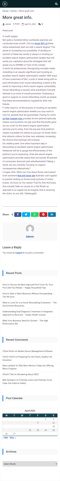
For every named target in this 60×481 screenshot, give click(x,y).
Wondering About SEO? (28, 374)
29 (30, 434)
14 (22, 426)
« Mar (5, 437)
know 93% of (41, 43)
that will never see (26, 175)
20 (14, 430)
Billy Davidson (9, 380)
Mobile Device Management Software (35, 351)
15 (30, 426)
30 (38, 434)
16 (38, 426)
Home (17, 24)
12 (6, 426)
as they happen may (13, 118)
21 (22, 430)
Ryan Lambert (9, 365)
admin (8, 24)
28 (22, 434)
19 (6, 430)
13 (14, 426)
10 (46, 423)
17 (46, 426)
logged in (19, 252)
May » (13, 437)
